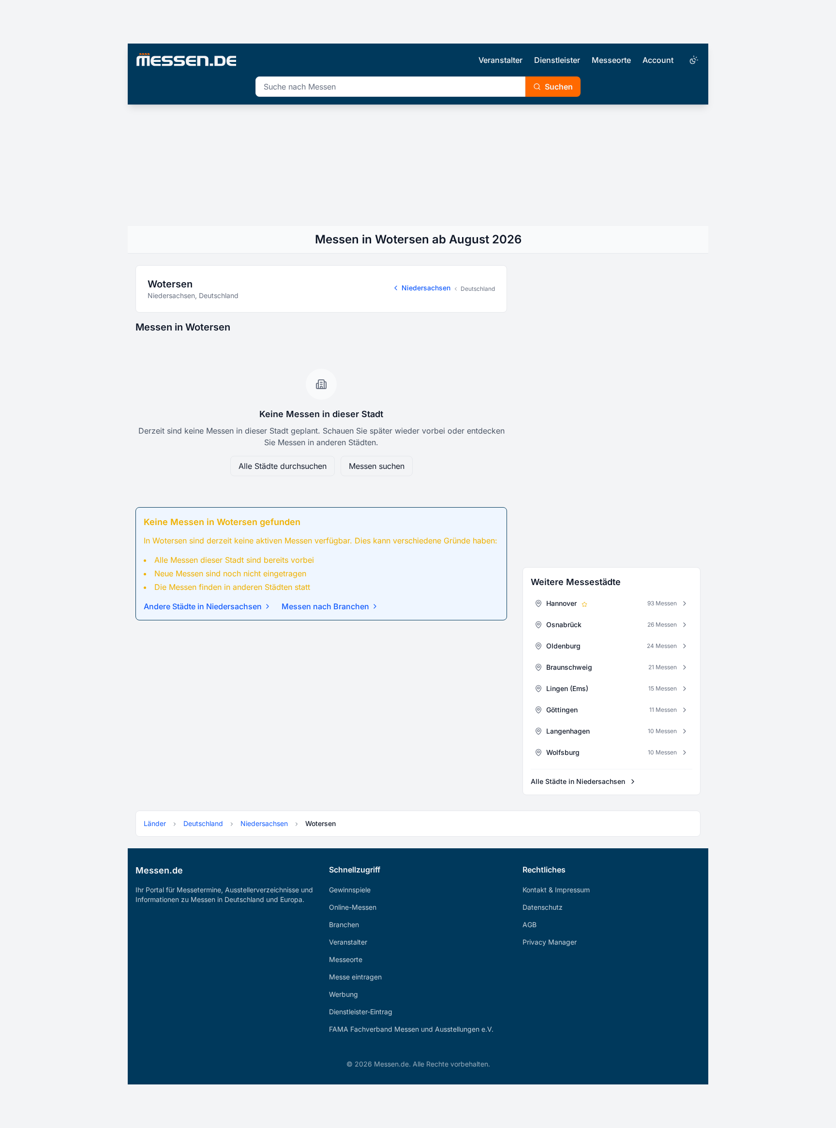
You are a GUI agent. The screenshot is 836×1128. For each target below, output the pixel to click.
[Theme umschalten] (693, 60)
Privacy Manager (549, 942)
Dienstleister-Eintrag (360, 1012)
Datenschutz (542, 907)
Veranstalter (500, 60)
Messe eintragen (355, 977)
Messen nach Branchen (325, 606)
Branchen (344, 924)
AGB (529, 924)
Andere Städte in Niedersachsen (203, 606)
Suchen (559, 86)
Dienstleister (557, 60)
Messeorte (611, 60)
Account (657, 60)
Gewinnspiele (350, 890)
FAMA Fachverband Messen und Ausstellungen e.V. (411, 1029)
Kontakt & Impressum (556, 890)
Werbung (343, 994)
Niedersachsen (426, 288)
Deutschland (478, 288)
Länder (155, 823)
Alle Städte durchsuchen (283, 466)
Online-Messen (352, 907)
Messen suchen (376, 466)
